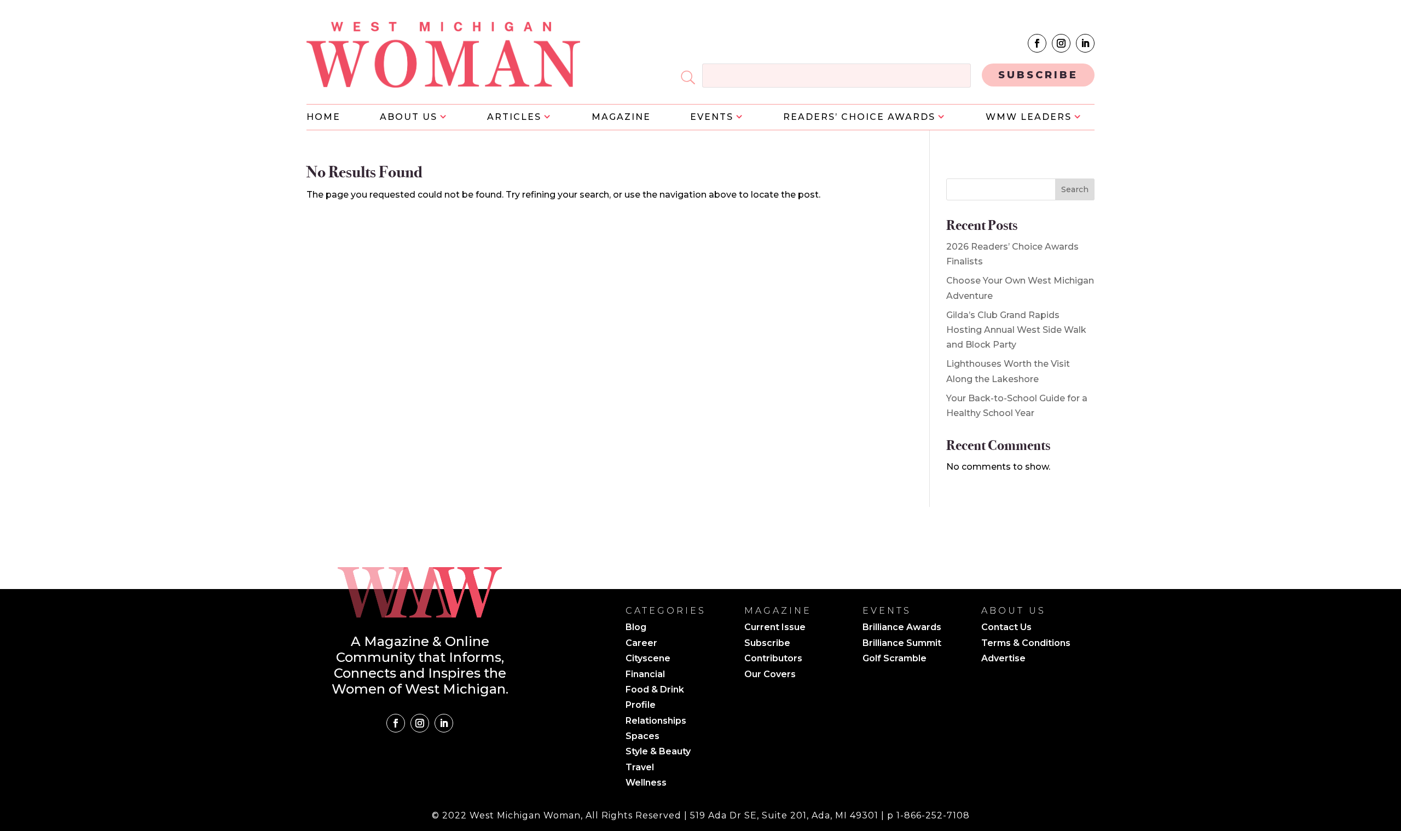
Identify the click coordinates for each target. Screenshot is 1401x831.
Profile (641, 705)
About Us (408, 117)
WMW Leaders (1029, 117)
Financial (645, 675)
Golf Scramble (894, 659)
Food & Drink (655, 690)
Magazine (621, 117)
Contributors (773, 659)
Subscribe (767, 643)
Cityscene (648, 659)
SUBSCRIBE (1038, 75)
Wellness (646, 783)
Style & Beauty (658, 752)
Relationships (656, 721)
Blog (636, 628)
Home (323, 117)
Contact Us (1006, 628)
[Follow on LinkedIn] (1085, 43)
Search (1075, 189)
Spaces (642, 736)
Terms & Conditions (1025, 643)
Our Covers (770, 675)
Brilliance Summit (901, 643)
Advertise (1003, 659)
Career (641, 643)
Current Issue (775, 628)
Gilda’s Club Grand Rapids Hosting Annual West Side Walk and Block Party (1016, 330)
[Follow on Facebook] (1037, 43)
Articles (514, 117)
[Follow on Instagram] (1061, 43)
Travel (640, 768)
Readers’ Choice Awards (859, 117)
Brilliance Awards (901, 628)
